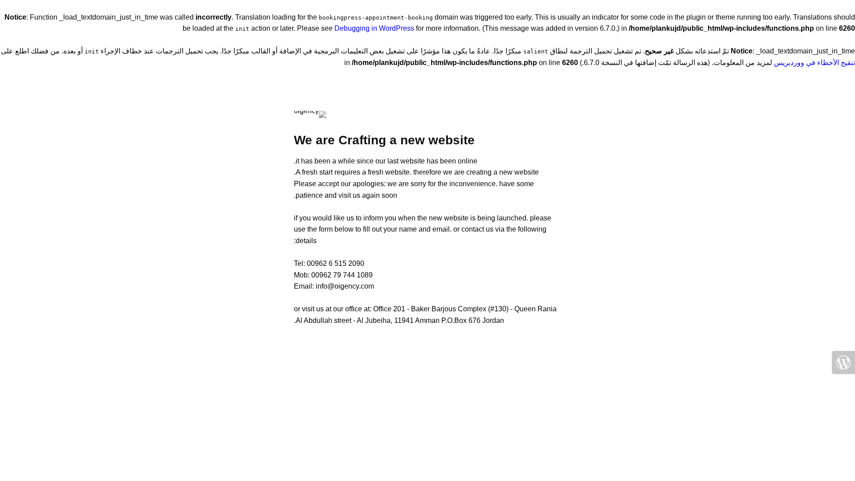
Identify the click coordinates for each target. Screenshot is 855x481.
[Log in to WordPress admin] (843, 362)
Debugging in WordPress (374, 28)
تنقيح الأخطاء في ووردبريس (814, 62)
